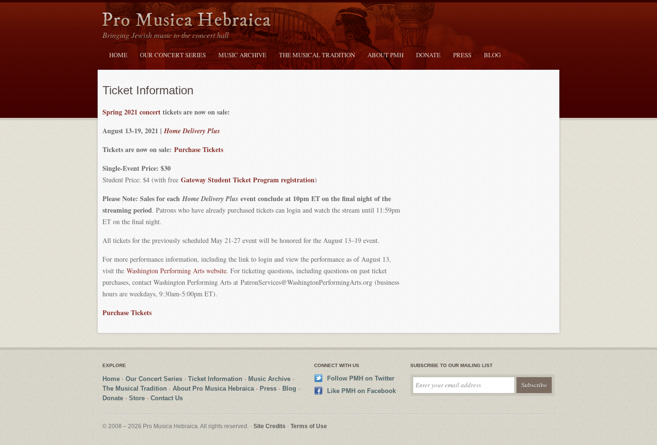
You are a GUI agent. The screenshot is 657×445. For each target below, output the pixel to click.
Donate (428, 55)
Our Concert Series (173, 55)
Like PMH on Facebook (361, 390)
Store (137, 398)
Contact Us (167, 398)
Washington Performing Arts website (176, 270)
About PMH (385, 55)
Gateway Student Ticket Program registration (248, 180)
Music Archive (242, 55)
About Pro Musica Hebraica (213, 388)
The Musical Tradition (317, 55)
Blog (492, 55)
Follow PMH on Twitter (360, 378)
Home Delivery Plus (192, 131)
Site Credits (269, 426)
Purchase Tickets (198, 149)
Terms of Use (309, 426)
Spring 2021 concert (131, 112)
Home (118, 55)
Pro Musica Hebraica (186, 21)
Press (462, 55)
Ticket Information (215, 378)
